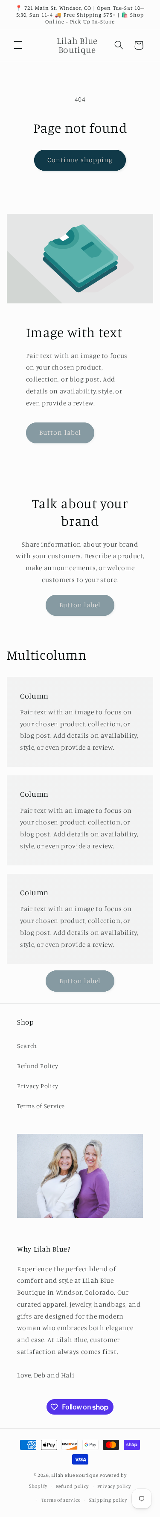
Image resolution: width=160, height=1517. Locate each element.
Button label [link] (60, 432)
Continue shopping (80, 160)
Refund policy (72, 1486)
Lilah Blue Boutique (74, 1475)
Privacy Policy (37, 1085)
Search (27, 1045)
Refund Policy (37, 1065)
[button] (18, 45)
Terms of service (61, 1500)
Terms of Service (41, 1105)
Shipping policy (108, 1500)
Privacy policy (114, 1486)
